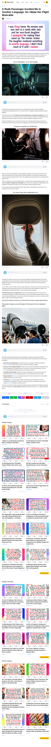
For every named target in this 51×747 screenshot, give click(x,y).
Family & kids (4, 444)
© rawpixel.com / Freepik (6, 267)
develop (9, 382)
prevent (5, 370)
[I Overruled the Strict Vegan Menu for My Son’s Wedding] (37, 476)
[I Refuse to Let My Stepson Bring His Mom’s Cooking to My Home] (13, 431)
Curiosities (28, 444)
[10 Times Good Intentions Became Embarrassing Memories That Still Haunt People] (13, 476)
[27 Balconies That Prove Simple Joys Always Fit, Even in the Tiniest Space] (37, 694)
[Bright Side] (8, 2)
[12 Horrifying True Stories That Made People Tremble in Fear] (37, 431)
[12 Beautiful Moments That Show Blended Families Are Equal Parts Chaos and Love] (13, 529)
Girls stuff (28, 733)
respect (11, 379)
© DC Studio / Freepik (5, 161)
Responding (15, 375)
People (3, 6)
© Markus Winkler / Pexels (6, 344)
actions (38, 386)
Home (27, 707)
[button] (9, 393)
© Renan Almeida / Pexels (6, 97)
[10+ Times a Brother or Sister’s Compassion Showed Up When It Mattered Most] (37, 638)
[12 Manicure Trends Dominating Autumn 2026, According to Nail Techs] (37, 720)
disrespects (5, 364)
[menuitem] (17, 2)
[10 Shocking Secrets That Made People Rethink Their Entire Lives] (13, 453)
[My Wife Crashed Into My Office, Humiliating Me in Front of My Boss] (37, 453)
